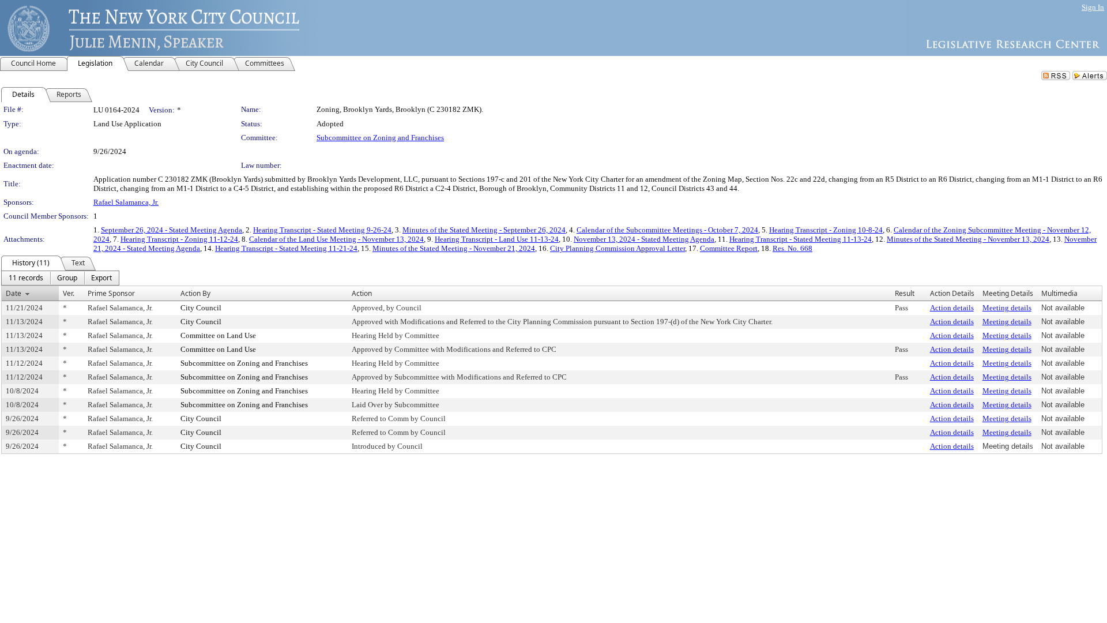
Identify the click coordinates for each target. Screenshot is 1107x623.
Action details (952, 307)
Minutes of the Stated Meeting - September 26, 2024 (484, 230)
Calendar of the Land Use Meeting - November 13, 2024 (336, 239)
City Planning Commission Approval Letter (617, 248)
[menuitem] (26, 278)
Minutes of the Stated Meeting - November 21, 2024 (453, 248)
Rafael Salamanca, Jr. (126, 202)
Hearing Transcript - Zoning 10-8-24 (826, 230)
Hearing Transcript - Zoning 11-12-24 (179, 239)
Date (13, 293)
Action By (195, 293)
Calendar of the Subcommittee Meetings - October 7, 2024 (667, 230)
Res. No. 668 (792, 248)
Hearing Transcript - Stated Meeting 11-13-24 (800, 239)
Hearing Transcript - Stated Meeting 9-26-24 (322, 230)
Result (904, 293)
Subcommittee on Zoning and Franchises (380, 137)
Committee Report (729, 248)
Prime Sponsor (111, 293)
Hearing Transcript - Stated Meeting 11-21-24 (286, 248)
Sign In (1093, 7)
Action (362, 293)
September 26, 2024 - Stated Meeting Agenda (171, 230)
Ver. (68, 293)
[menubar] (60, 278)
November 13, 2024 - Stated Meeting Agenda (644, 239)
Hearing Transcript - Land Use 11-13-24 (497, 239)
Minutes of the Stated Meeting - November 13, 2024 (968, 239)
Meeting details (1006, 307)
